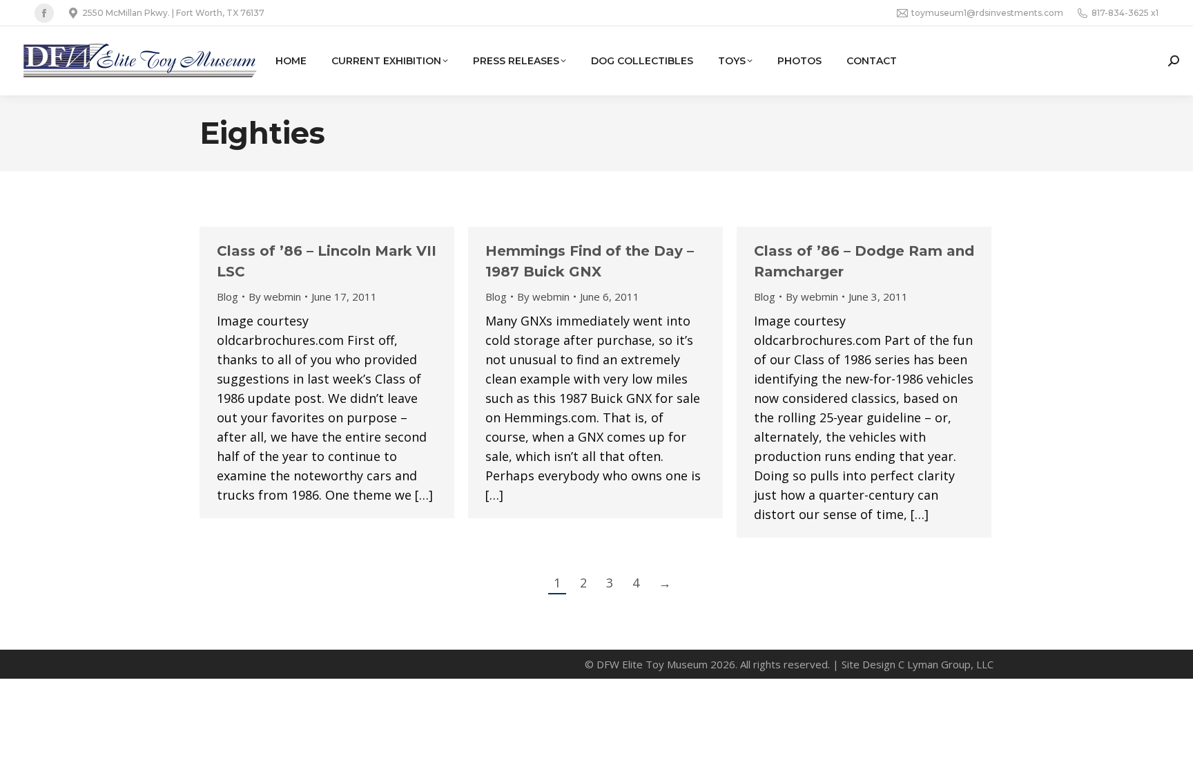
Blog (227, 296)
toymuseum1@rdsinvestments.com (987, 13)
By (275, 296)
